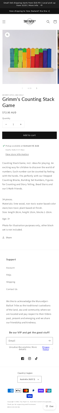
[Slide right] (36, 88)
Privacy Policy (45, 348)
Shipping (10, 281)
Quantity (6, 118)
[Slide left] (22, 88)
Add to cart (29, 135)
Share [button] (9, 237)
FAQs (8, 274)
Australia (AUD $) (27, 379)
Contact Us (11, 289)
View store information (17, 154)
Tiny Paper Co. (24, 401)
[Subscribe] (49, 340)
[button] (3, 21)
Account (10, 267)
